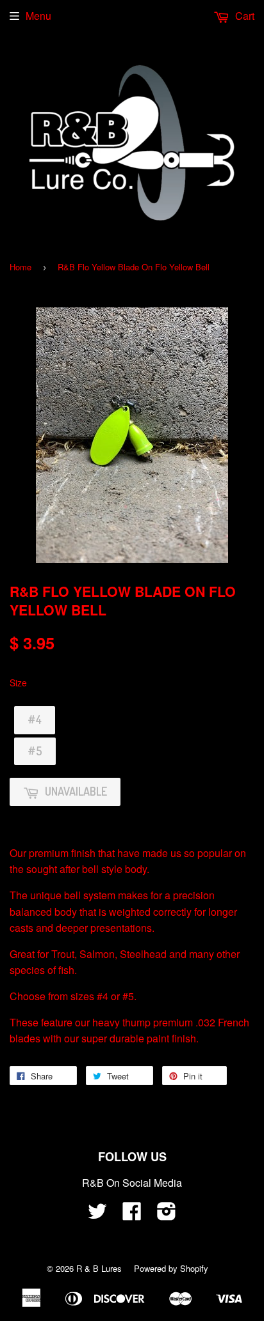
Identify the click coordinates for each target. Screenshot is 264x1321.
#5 (35, 751)
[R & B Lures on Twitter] (97, 1214)
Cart (243, 15)
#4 (35, 720)
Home (20, 267)
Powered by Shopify (171, 1268)
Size (18, 682)
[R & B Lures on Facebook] (132, 1214)
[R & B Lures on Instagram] (166, 1214)
